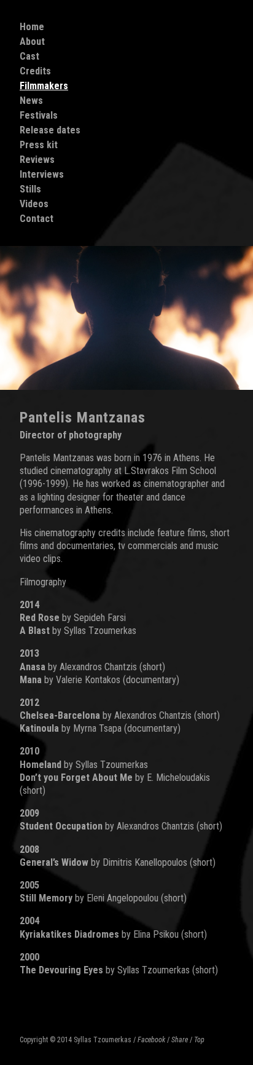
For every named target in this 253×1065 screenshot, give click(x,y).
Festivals (39, 115)
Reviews (37, 159)
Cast (29, 56)
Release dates (50, 130)
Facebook (151, 1039)
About (32, 41)
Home (32, 27)
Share (179, 1039)
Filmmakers (44, 86)
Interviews (42, 174)
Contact (36, 218)
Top (199, 1039)
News (31, 100)
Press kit (39, 145)
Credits (35, 71)
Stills (30, 189)
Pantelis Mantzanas (83, 417)
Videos (34, 204)
